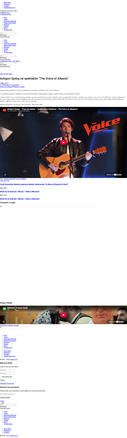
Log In (2, 401)
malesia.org (13, 359)
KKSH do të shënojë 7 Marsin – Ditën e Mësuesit (19, 199)
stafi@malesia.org (9, 8)
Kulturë (6, 26)
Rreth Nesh (7, 2)
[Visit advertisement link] (5, 14)
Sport (5, 28)
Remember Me (7, 377)
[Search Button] (16, 33)
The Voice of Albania (19, 179)
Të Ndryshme (8, 30)
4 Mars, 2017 (4, 83)
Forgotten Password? (7, 383)
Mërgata (6, 25)
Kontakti (6, 6)
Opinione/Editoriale (10, 21)
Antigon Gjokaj (8, 179)
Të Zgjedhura (15, 85)
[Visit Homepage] (4, 13)
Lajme (6, 19)
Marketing (7, 4)
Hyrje (5, 18)
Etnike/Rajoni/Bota (10, 23)
